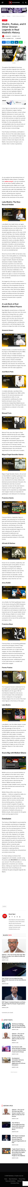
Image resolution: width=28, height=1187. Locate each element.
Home (5, 1179)
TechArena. (11, 1175)
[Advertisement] (14, 161)
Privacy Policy (22, 1179)
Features (5, 20)
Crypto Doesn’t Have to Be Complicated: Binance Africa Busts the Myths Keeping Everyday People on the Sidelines (19, 1152)
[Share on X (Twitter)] (8, 42)
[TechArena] (14, 2)
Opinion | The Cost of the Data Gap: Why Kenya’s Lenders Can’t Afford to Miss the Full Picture (13, 956)
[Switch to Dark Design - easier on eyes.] (23, 2)
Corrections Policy (15, 1183)
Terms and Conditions (10, 1181)
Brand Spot (8, 36)
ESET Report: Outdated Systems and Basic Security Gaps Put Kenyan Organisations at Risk (13, 1003)
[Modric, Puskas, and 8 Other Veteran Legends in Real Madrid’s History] (14, 53)
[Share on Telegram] (12, 42)
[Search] (25, 2)
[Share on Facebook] (4, 42)
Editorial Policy (20, 1181)
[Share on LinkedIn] (16, 42)
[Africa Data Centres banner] (14, 10)
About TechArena (13, 1179)
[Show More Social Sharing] (24, 42)
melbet (4, 906)
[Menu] (2, 2)
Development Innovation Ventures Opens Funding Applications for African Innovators (18, 1061)
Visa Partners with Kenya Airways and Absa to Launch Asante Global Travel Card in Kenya (19, 1049)
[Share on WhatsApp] (21, 42)
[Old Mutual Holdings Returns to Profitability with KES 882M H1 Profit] (6, 1026)
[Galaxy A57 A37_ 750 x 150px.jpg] (14, 104)
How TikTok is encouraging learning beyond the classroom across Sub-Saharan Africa (14, 980)
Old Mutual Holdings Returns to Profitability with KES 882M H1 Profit (19, 1025)
